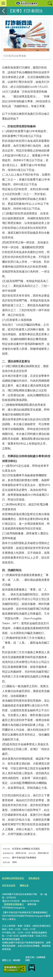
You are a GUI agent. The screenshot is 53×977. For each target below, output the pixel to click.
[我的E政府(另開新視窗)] (32, 968)
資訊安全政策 (8, 885)
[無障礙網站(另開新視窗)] (14, 969)
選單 (3, 3)
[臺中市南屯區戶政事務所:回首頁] (26, 3)
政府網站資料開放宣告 (13, 878)
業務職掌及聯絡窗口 (14, 904)
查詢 (50, 3)
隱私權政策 (34, 878)
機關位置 (24, 885)
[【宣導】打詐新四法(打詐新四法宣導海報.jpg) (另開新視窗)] (26, 35)
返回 (3, 11)
